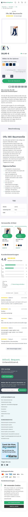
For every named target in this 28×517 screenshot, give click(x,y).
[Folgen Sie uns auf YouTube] (7, 465)
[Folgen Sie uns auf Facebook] (2, 465)
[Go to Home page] (7, 2)
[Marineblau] (7, 245)
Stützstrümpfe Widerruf (7, 429)
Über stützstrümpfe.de (6, 399)
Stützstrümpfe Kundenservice (8, 422)
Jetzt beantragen (7, 376)
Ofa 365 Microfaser (5, 240)
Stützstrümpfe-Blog (6, 402)
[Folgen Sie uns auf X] (4, 465)
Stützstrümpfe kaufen (6, 424)
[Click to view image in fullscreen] (14, 31)
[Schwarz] (5, 245)
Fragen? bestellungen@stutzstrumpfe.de (11, 436)
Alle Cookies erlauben (14, 502)
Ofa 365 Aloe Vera (19, 240)
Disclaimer (3, 409)
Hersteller (11, 6)
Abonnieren (22, 390)
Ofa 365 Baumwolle (7, 8)
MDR (2, 415)
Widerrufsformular (5, 413)
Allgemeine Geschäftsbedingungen (9, 404)
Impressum (3, 411)
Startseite (4, 6)
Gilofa (14, 11)
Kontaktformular (5, 438)
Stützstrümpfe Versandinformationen (10, 433)
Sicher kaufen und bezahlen (8, 431)
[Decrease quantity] (3, 76)
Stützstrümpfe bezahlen (7, 427)
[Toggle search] (15, 2)
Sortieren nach (9, 293)
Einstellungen (14, 506)
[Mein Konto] (18, 2)
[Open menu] (25, 2)
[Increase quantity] (11, 76)
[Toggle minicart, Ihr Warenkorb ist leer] (22, 2)
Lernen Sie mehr (7, 498)
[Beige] (3, 245)
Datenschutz (4, 406)
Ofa (16, 6)
